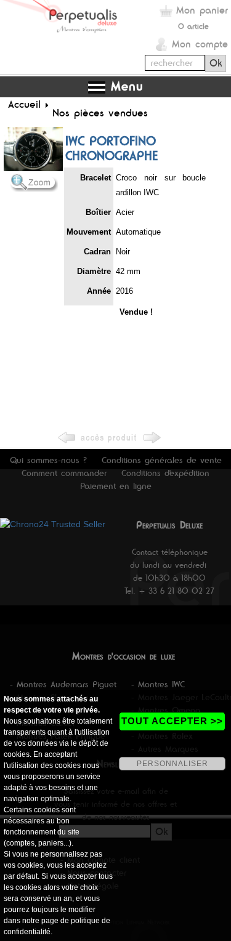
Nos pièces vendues (100, 112)
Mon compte (200, 44)
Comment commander (64, 473)
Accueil (24, 104)
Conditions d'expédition (165, 473)
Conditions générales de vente (162, 460)
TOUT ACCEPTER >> (172, 721)
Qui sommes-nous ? (48, 460)
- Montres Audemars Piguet (63, 684)
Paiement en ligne (116, 485)
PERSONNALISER (172, 763)
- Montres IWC (158, 684)
